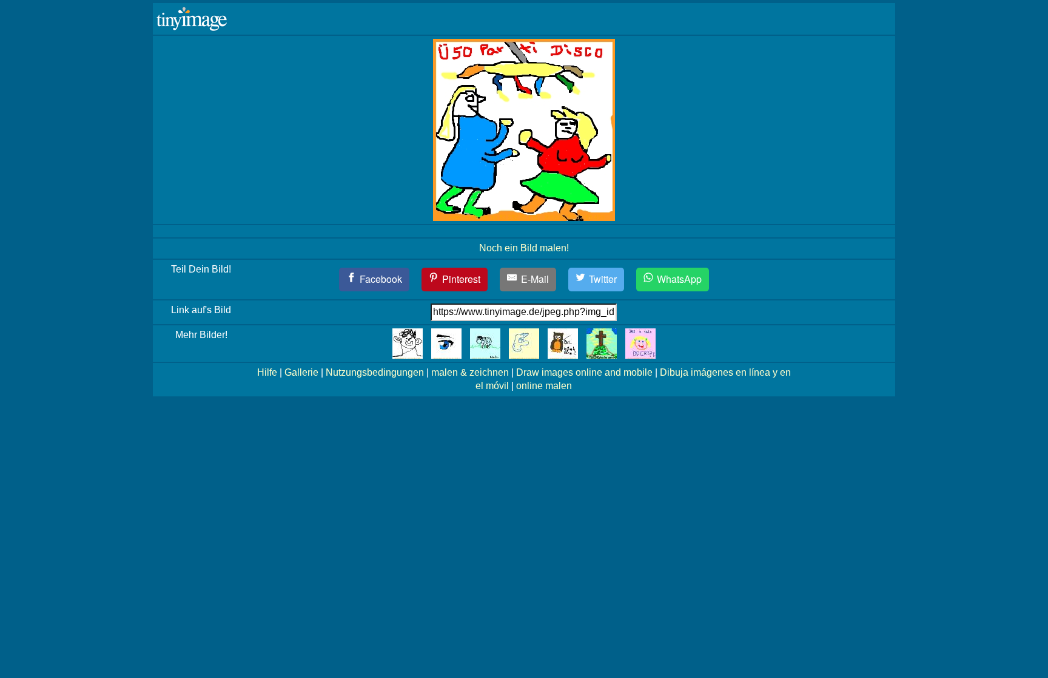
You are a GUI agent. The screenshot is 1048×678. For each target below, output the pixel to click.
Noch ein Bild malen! (524, 248)
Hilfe (267, 372)
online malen (544, 386)
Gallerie (301, 372)
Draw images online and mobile (584, 372)
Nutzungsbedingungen (375, 372)
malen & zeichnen (470, 372)
